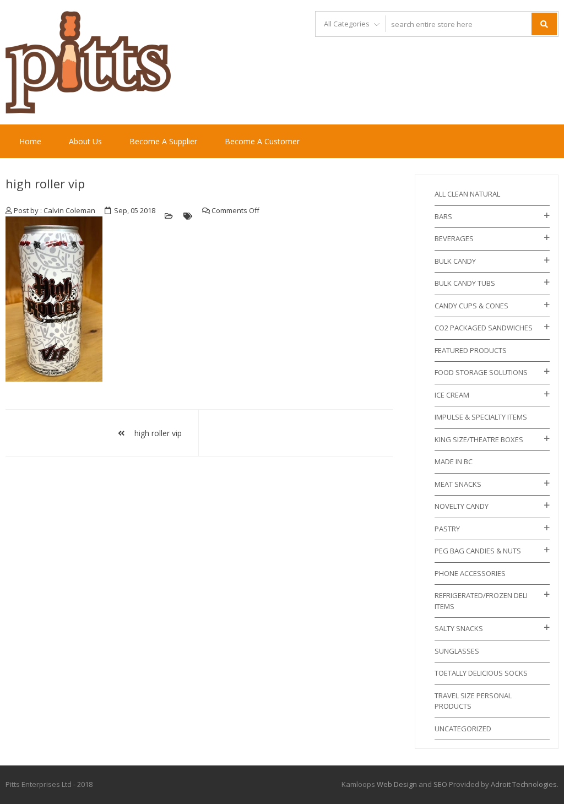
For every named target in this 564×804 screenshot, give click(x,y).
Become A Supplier (163, 141)
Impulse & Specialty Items (481, 417)
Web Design (397, 784)
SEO (440, 784)
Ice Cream (452, 395)
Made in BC (454, 461)
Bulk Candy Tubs (465, 283)
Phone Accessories (470, 573)
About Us (85, 141)
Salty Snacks (459, 628)
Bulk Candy (455, 261)
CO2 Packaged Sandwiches (484, 328)
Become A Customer (262, 141)
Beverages (454, 238)
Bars (443, 216)
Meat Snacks (458, 484)
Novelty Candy (462, 506)
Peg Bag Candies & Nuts (478, 551)
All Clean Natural (467, 194)
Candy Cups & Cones (471, 306)
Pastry (447, 529)
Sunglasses (457, 651)
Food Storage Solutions (481, 372)
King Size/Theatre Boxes (479, 439)
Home (30, 141)
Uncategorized (463, 729)
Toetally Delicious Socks (481, 673)
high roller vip (45, 183)
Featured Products (471, 350)
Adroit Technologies (524, 784)
